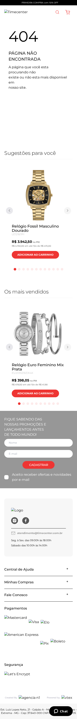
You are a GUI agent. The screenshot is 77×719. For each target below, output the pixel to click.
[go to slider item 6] (40, 269)
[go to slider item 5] (36, 269)
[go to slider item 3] (28, 269)
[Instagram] (14, 520)
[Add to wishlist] (58, 176)
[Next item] (67, 210)
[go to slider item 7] (45, 269)
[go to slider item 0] (15, 269)
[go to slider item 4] (32, 269)
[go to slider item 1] (19, 269)
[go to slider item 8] (49, 269)
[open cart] (67, 12)
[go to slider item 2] (23, 269)
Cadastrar (38, 465)
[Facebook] (25, 520)
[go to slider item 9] (53, 269)
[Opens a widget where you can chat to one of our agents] (61, 711)
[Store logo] (16, 12)
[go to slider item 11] (62, 269)
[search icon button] (57, 12)
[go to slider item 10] (57, 269)
